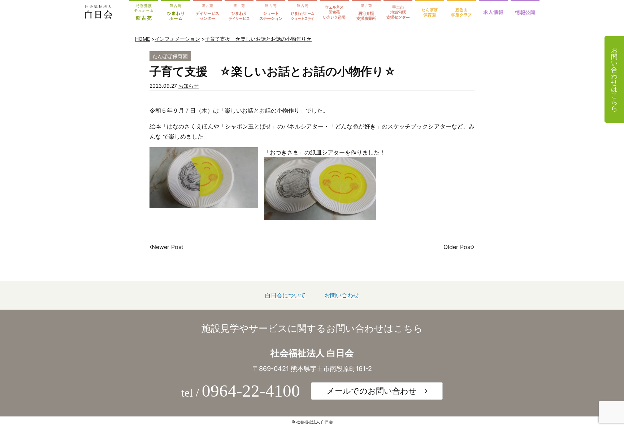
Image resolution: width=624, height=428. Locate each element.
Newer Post (167, 246)
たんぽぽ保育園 (170, 56)
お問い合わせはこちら (614, 79)
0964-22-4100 (251, 390)
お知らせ (188, 86)
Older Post (457, 246)
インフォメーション (177, 39)
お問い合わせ (341, 295)
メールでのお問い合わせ (371, 391)
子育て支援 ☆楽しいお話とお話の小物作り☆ (258, 39)
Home (142, 39)
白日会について (285, 295)
